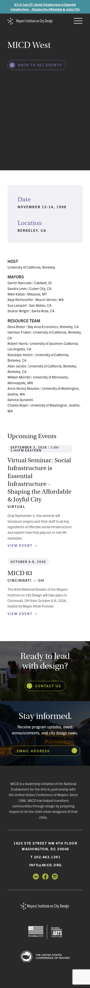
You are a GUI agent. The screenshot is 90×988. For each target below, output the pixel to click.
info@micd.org (45, 865)
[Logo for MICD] (45, 906)
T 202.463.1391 (45, 857)
